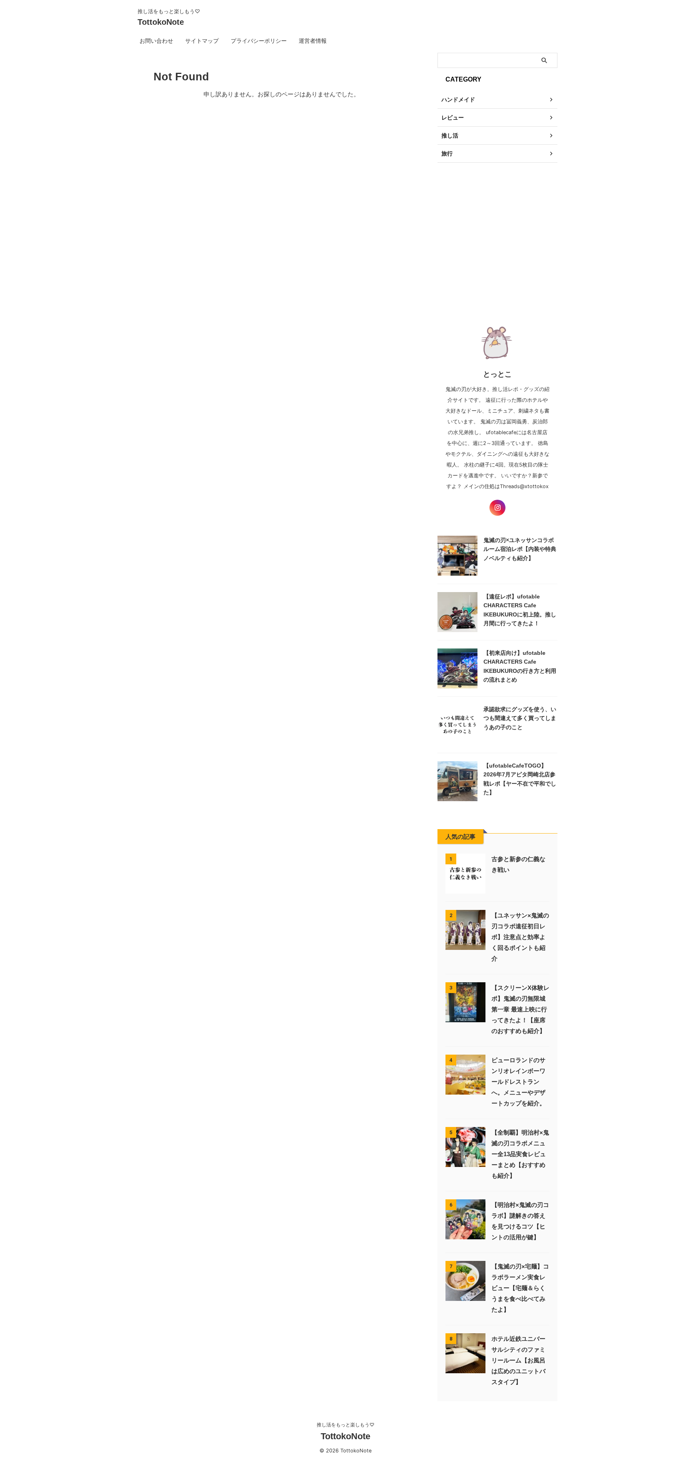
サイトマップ (202, 40)
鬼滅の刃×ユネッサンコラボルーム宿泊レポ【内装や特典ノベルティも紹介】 (519, 549)
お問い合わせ (156, 40)
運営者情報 (313, 40)
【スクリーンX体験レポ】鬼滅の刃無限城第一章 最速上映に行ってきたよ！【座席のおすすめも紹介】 (520, 1009)
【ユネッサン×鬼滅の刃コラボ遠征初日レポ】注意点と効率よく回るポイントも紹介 (520, 937)
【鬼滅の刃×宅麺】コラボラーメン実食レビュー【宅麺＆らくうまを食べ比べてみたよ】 (520, 1288)
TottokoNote (161, 22)
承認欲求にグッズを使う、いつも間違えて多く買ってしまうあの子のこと (519, 718)
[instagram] (497, 508)
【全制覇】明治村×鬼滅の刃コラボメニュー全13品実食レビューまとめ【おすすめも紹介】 (520, 1154)
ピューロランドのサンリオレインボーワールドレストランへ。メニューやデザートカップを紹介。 (518, 1082)
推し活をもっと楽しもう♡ (345, 1425)
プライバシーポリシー (259, 40)
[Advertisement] (497, 238)
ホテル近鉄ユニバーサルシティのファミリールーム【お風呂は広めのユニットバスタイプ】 (518, 1360)
